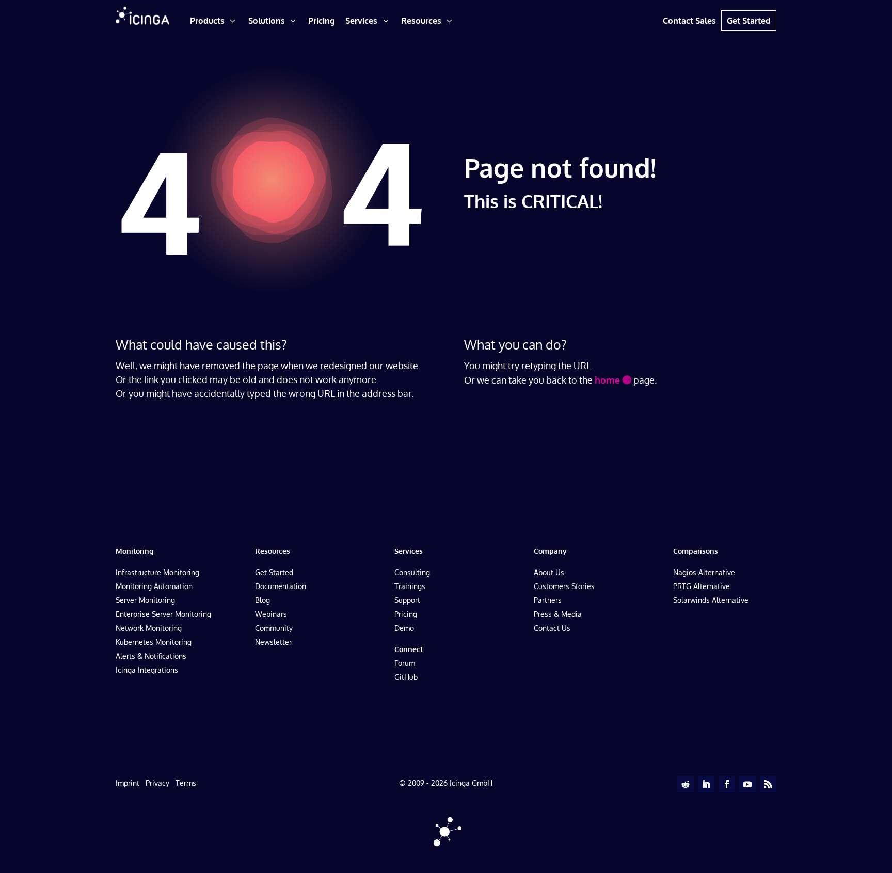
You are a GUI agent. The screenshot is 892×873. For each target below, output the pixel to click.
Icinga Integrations (147, 669)
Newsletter (273, 642)
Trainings (409, 586)
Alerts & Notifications (151, 656)
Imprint (127, 783)
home (607, 380)
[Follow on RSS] (768, 784)
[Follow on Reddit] (685, 784)
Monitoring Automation (154, 586)
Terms (186, 783)
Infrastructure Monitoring (157, 572)
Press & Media (558, 614)
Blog (262, 600)
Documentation (280, 586)
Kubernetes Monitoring (154, 642)
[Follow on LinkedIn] (706, 784)
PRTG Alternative (701, 586)
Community (274, 628)
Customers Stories (564, 586)
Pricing (405, 614)
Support (407, 600)
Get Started (274, 572)
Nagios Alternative (704, 572)
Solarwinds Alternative (710, 600)
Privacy (157, 783)
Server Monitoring (145, 600)
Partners (548, 600)
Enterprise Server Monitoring (163, 614)
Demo (404, 628)
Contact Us (552, 628)
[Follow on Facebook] (727, 784)
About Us (549, 572)
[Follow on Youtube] (747, 784)
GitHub (406, 677)
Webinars (271, 614)
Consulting (412, 572)
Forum (404, 663)
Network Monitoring (149, 628)
